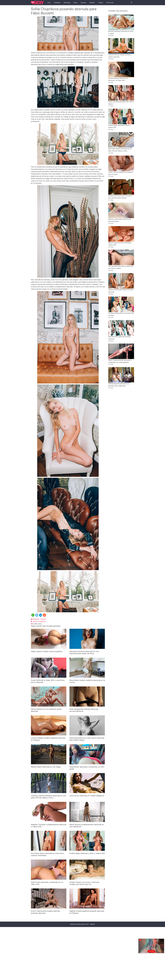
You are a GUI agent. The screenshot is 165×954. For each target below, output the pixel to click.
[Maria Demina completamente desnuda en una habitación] (87, 821)
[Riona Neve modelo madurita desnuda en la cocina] (87, 676)
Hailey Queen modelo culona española (46, 651)
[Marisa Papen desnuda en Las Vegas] (48, 763)
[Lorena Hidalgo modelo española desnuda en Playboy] (48, 734)
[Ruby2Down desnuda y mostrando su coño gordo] (87, 763)
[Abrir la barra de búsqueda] (131, 2)
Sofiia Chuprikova (39, 621)
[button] (32, 615)
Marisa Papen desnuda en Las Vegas (46, 767)
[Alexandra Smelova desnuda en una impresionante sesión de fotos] (87, 648)
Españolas (57, 2)
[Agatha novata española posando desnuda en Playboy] (87, 907)
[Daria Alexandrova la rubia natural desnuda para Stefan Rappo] (87, 734)
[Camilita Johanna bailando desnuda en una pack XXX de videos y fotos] (48, 792)
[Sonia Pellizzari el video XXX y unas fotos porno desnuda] (48, 676)
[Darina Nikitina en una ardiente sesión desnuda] (48, 705)
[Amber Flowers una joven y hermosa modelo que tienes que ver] (87, 878)
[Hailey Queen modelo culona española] (48, 648)
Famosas (83, 2)
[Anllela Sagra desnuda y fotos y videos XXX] (87, 850)
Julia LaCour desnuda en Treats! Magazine (86, 796)
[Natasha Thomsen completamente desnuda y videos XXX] (48, 821)
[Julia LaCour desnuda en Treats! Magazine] (87, 792)
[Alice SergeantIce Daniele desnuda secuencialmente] (87, 705)
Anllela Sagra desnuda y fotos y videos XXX (87, 853)
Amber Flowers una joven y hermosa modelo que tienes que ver (84, 883)
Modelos (92, 2)
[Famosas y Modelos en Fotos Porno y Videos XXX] (38, 2)
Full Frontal (109, 2)
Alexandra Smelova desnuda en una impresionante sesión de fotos (84, 652)
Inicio (49, 2)
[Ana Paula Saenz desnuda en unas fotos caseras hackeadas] (48, 850)
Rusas (75, 2)
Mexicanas (67, 2)
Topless (100, 2)
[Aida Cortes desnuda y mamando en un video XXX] (48, 878)
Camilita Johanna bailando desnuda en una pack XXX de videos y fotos (48, 797)
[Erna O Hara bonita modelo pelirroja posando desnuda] (48, 907)
